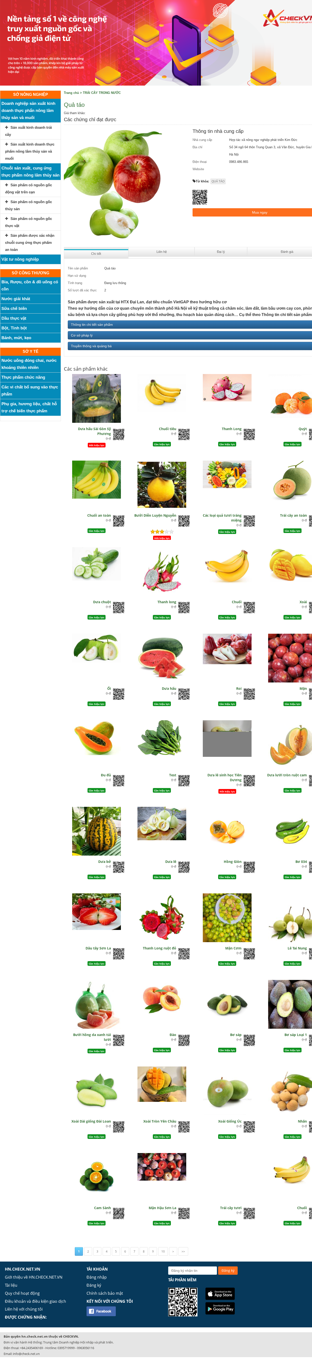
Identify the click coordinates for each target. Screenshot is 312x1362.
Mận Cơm (233, 948)
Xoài (303, 602)
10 (163, 1251)
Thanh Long (232, 428)
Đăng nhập (97, 1277)
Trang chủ (71, 93)
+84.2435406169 (31, 1348)
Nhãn (302, 1121)
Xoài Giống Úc (230, 1121)
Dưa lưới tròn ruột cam (287, 775)
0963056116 (85, 1348)
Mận (303, 688)
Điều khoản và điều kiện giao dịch (35, 1301)
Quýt (303, 428)
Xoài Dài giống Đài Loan (91, 1121)
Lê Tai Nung (297, 948)
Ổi (109, 688)
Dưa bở (104, 861)
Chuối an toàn (99, 515)
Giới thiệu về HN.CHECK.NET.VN (33, 1277)
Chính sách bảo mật (105, 1293)
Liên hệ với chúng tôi (24, 1309)
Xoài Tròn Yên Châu (159, 1121)
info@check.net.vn (26, 1354)
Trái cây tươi (231, 1207)
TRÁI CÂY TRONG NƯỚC (102, 93)
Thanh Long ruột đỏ (159, 948)
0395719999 (66, 1348)
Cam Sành (102, 1207)
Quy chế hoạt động (22, 1293)
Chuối (237, 602)
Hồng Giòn (233, 861)
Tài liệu (11, 1285)
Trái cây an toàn (293, 515)
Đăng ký (94, 1285)
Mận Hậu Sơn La (162, 1207)
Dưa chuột (102, 602)
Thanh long (166, 602)
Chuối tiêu (167, 428)
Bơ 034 (301, 861)
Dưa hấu (169, 688)
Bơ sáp (236, 1034)
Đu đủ (106, 775)
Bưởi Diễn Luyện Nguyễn (155, 515)
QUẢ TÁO (218, 181)
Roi (239, 688)
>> (183, 1251)
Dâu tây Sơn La (98, 948)
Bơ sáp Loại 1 (295, 1034)
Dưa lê (170, 861)
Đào (173, 1034)
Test (172, 775)
